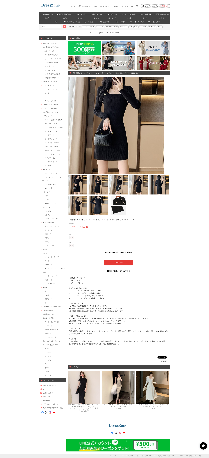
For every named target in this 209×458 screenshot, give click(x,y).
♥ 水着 (129, 18)
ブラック (48, 352)
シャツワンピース (51, 162)
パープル (48, 360)
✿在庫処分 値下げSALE (64, 14)
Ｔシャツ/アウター (51, 329)
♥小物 (55, 22)
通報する (163, 361)
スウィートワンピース (52, 154)
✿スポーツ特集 (120, 22)
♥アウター (145, 18)
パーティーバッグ (51, 276)
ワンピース (151, 27)
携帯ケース (48, 299)
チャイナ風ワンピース (52, 150)
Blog (95, 6)
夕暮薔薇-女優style (51, 55)
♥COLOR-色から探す (153, 22)
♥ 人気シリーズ (80, 14)
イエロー (48, 368)
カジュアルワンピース (52, 158)
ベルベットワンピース (52, 143)
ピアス (160, 27)
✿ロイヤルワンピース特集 (72, 22)
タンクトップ (49, 326)
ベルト (47, 295)
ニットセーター (50, 184)
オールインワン (50, 203)
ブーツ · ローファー (52, 219)
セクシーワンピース (52, 124)
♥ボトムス (80, 18)
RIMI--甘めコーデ (51, 66)
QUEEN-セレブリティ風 (53, 59)
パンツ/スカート (50, 337)
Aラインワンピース (51, 146)
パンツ (47, 200)
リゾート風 (99, 27)
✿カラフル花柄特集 (145, 14)
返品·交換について (84, 6)
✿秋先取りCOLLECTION (161, 14)
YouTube (115, 6)
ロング (47, 93)
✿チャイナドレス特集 (128, 14)
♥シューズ (96, 18)
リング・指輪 (49, 245)
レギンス (48, 333)
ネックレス (48, 230)
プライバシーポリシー (51, 404)
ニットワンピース (51, 139)
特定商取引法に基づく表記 (53, 408)
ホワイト (48, 356)
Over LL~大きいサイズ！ (53, 120)
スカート (48, 196)
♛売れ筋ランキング (47, 14)
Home (73, 6)
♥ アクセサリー (112, 18)
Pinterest (125, 6)
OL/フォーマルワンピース (54, 127)
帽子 (46, 291)
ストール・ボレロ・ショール (55, 268)
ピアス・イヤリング (52, 226)
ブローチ (48, 234)
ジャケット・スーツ (52, 257)
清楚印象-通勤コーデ (52, 78)
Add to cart (118, 262)
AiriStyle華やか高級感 (52, 74)
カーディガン (49, 264)
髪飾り (47, 242)
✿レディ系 (48, 188)
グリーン (48, 375)
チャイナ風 (142, 27)
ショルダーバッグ (51, 284)
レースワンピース (51, 131)
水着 (135, 27)
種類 (70, 234)
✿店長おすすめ (104, 22)
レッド (47, 371)
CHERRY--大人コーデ (52, 70)
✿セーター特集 (88, 22)
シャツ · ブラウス (51, 173)
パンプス (48, 211)
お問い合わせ (104, 6)
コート (47, 261)
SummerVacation (111, 27)
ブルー (47, 364)
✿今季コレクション (96, 14)
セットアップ (49, 135)
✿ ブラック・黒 (50, 101)
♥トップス (64, 18)
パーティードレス (88, 27)
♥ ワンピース (47, 18)
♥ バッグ (161, 18)
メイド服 (48, 166)
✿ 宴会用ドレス (112, 14)
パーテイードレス (51, 89)
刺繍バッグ (48, 280)
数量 (70, 242)
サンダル (48, 215)
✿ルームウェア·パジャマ (137, 22)
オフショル (123, 27)
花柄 (130, 27)
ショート (48, 97)
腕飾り (47, 238)
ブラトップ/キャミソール (54, 322)
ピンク (47, 349)
